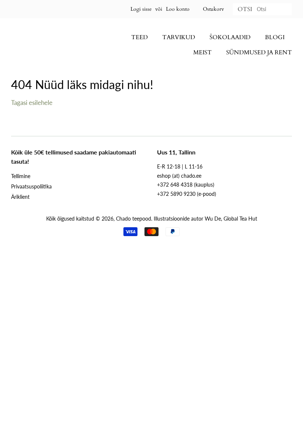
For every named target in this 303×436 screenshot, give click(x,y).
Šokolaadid (230, 37)
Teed (139, 37)
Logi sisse (141, 9)
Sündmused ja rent (259, 52)
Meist (202, 52)
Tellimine (20, 176)
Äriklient (20, 197)
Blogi (275, 37)
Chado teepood (133, 218)
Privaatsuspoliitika (31, 186)
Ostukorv (213, 9)
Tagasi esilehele (31, 102)
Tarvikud (178, 37)
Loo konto (178, 9)
